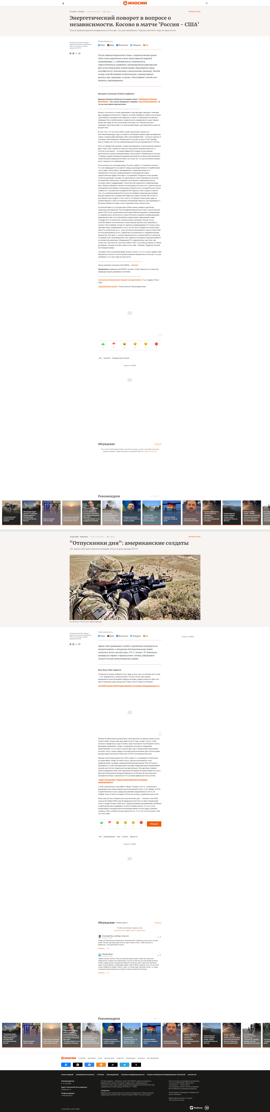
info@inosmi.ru (66, 1089)
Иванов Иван (107, 954)
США (100, 836)
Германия (84, 537)
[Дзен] (110, 45)
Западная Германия (109, 836)
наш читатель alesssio (148, 102)
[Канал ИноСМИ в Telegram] (124, 1065)
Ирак (118, 836)
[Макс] (101, 45)
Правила (157, 444)
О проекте (100, 1074)
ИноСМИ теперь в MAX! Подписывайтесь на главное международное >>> (129, 686)
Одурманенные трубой (108, 287)
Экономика (92, 1058)
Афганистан (133, 836)
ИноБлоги (141, 1058)
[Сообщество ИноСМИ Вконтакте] (89, 1065)
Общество (120, 1058)
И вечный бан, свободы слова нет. (115, 936)
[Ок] (145, 45)
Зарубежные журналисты (85, 1074)
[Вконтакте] (122, 45)
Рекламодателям (113, 1074)
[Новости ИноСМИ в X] (136, 1065)
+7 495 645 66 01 (67, 1095)
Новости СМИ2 (130, 366)
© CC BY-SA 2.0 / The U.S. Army (79, 622)
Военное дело (109, 1058)
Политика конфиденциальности (132, 1074)
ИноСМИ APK (192, 1074)
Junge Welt (74, 537)
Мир (100, 358)
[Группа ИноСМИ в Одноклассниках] (101, 1065)
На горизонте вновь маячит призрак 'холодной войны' (120, 280)
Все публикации (153, 1058)
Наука (100, 1058)
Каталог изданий (67, 1074)
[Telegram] (135, 45)
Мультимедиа (131, 1058)
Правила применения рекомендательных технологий (166, 1074)
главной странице (150, 451)
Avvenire (73, 12)
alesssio (135, 265)
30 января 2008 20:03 (93, 11)
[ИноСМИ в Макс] (66, 1065)
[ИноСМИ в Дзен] (77, 1065)
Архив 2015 (106, 358)
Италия (81, 12)
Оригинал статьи (194, 11)
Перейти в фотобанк (95, 622)
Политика (125, 836)
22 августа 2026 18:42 (97, 536)
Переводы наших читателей (120, 358)
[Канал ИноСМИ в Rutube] (113, 1065)
